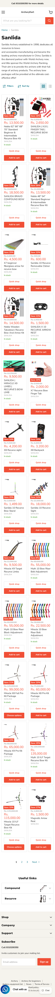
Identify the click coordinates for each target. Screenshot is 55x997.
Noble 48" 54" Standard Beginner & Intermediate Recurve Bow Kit (40, 201)
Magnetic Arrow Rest (39, 820)
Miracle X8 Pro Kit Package (40, 695)
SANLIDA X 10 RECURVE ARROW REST (41, 329)
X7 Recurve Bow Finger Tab (39, 392)
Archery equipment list (12, 984)
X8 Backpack (37, 450)
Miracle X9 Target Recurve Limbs (13, 570)
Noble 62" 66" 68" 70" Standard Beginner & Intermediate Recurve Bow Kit (13, 132)
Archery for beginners (31, 981)
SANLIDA (8, 141)
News (28, 984)
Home (5, 30)
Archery (14, 981)
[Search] (49, 20)
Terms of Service (42, 984)
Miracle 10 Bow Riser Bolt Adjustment (39, 632)
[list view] (50, 86)
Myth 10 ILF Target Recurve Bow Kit (40, 759)
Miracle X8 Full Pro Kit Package (13, 695)
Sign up (44, 961)
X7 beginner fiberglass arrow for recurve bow (14, 265)
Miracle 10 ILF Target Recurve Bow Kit (11, 824)
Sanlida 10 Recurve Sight (41, 509)
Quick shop (14, 151)
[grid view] (43, 86)
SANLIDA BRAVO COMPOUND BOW (14, 198)
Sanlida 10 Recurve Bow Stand (14, 509)
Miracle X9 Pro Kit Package (13, 752)
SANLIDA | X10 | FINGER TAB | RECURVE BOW (39, 129)
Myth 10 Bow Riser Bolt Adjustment (40, 570)
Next (35, 862)
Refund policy (32, 987)
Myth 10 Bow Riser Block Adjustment (14, 631)
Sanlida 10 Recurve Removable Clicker (41, 264)
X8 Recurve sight (12, 450)
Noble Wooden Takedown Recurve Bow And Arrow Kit (14, 329)
